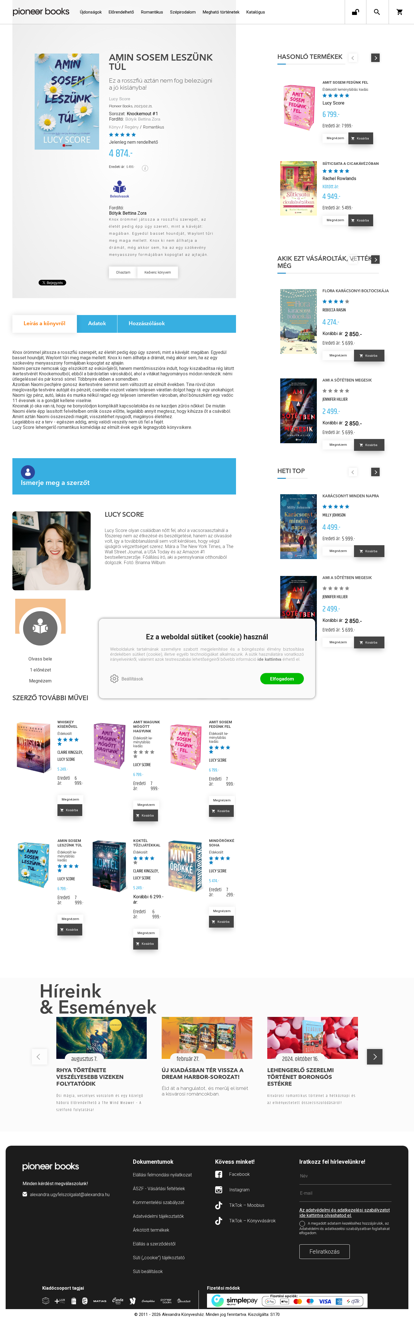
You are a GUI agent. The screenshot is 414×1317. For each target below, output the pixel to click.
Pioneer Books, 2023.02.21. (131, 106)
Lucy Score (119, 99)
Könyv (115, 127)
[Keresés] (377, 12)
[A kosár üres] (401, 12)
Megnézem (70, 799)
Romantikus (153, 127)
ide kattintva (269, 659)
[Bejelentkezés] (355, 12)
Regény (132, 127)
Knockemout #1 (142, 113)
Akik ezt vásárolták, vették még (324, 262)
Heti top (291, 471)
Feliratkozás (325, 1251)
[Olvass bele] (119, 188)
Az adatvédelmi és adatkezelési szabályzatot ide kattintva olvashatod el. (344, 1212)
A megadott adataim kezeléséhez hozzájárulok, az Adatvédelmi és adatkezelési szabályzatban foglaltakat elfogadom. (344, 1228)
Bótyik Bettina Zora (142, 119)
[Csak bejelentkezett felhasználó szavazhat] (112, 134)
